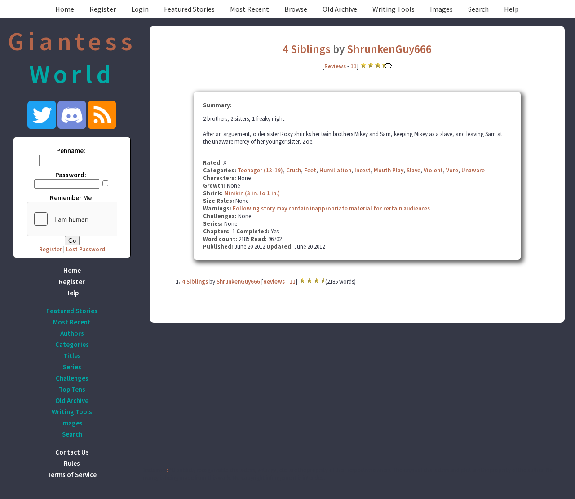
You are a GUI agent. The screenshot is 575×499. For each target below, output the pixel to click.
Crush (293, 170)
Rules (72, 463)
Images (441, 8)
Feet (310, 170)
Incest (362, 170)
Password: (70, 175)
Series (72, 367)
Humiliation (335, 170)
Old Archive (340, 8)
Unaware (473, 170)
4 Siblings (307, 49)
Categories (72, 344)
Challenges (72, 378)
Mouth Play (388, 170)
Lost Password (85, 249)
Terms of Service (72, 474)
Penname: (70, 150)
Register (102, 8)
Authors (72, 333)
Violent (433, 170)
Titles (72, 355)
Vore (452, 170)
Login (140, 8)
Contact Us (72, 452)
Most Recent (249, 8)
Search (478, 8)
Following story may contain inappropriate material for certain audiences (331, 208)
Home (64, 8)
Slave (413, 170)
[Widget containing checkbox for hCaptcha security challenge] (95, 219)
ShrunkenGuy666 (389, 49)
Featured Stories (189, 8)
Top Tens (72, 389)
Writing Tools (393, 8)
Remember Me (71, 197)
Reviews (335, 66)
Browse (295, 8)
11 (353, 66)
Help (511, 8)
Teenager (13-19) (260, 170)
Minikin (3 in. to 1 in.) (252, 193)
